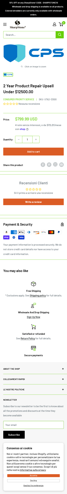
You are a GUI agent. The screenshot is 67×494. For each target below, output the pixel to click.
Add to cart (33, 151)
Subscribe (14, 434)
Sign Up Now (33, 316)
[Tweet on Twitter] (55, 165)
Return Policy (28, 338)
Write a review (33, 201)
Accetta (33, 475)
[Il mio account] (54, 24)
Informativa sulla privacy (33, 469)
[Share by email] (61, 164)
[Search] (60, 34)
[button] (10, 103)
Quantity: (8, 139)
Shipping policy (38, 295)
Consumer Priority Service (18, 99)
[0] (61, 24)
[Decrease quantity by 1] (18, 139)
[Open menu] (5, 24)
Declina (33, 480)
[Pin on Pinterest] (49, 164)
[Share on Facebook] (43, 164)
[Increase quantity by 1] (36, 139)
